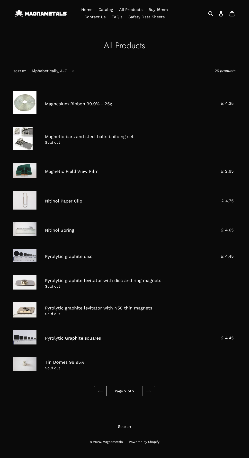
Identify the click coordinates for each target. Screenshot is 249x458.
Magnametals (113, 442)
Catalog (105, 9)
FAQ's (117, 17)
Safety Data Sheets (146, 17)
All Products (130, 9)
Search (124, 426)
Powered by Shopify (144, 442)
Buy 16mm (158, 9)
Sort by (19, 71)
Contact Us (95, 17)
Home (86, 9)
